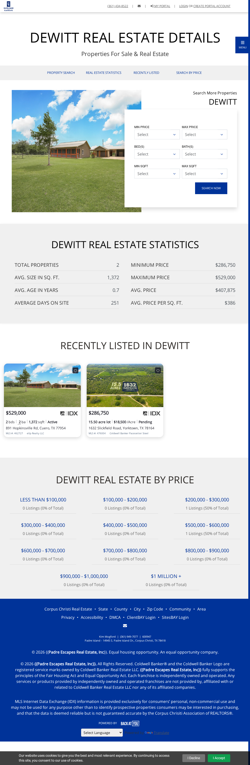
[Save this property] (75, 370)
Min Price (141, 127)
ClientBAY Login (141, 617)
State (103, 609)
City (137, 609)
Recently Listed (146, 72)
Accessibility (92, 617)
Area (201, 609)
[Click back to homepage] (6, 5)
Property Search (61, 72)
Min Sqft (141, 166)
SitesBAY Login (175, 617)
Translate (161, 732)
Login (183, 6)
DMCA (115, 617)
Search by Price (189, 72)
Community (180, 609)
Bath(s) (187, 146)
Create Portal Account (211, 6)
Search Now (211, 188)
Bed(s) (139, 146)
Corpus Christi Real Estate (68, 609)
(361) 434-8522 (117, 6)
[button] (242, 45)
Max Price (190, 127)
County (120, 609)
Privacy (67, 617)
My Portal (162, 6)
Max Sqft (189, 166)
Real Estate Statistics (103, 72)
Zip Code (155, 609)
